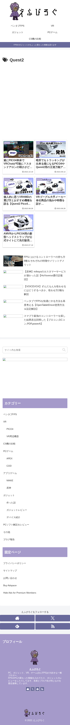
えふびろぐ (35, 669)
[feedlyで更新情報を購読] (17, 626)
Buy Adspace (10, 585)
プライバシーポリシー (14, 563)
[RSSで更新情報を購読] (52, 626)
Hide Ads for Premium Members (19, 592)
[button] (64, 350)
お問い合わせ (10, 578)
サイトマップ (10, 570)
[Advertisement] (35, 100)
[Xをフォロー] (52, 618)
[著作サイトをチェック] (17, 618)
